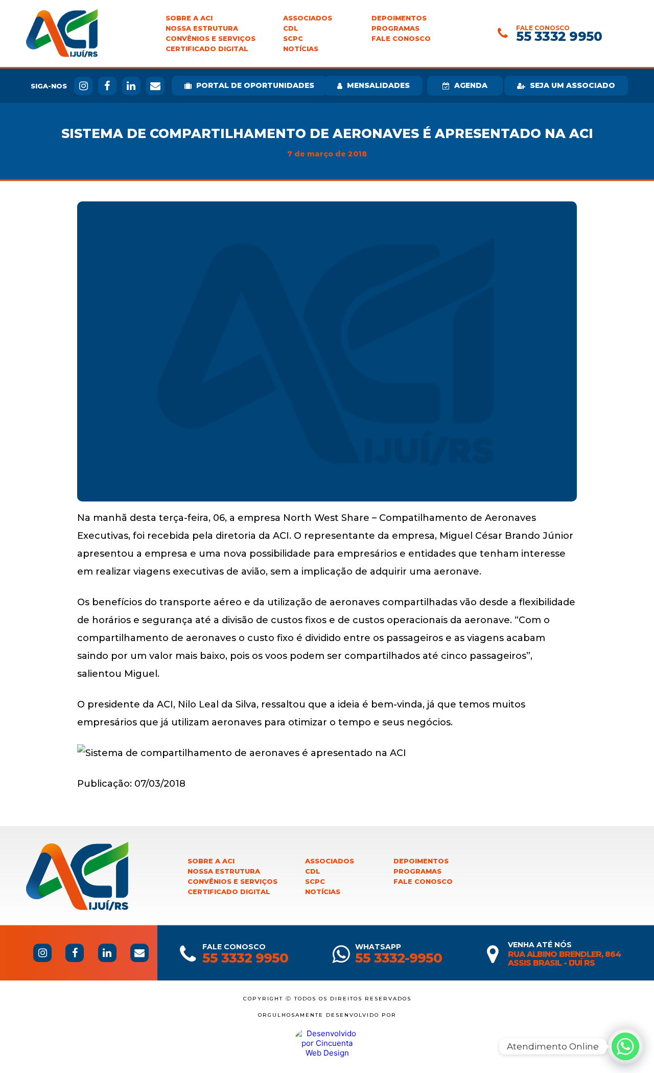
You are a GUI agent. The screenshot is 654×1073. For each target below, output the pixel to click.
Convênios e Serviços (210, 38)
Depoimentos (399, 18)
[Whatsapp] (625, 1046)
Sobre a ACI (189, 18)
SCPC (293, 38)
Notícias (300, 49)
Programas (395, 28)
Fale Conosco (401, 38)
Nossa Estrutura (202, 28)
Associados (307, 18)
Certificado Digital (207, 49)
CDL (290, 28)
